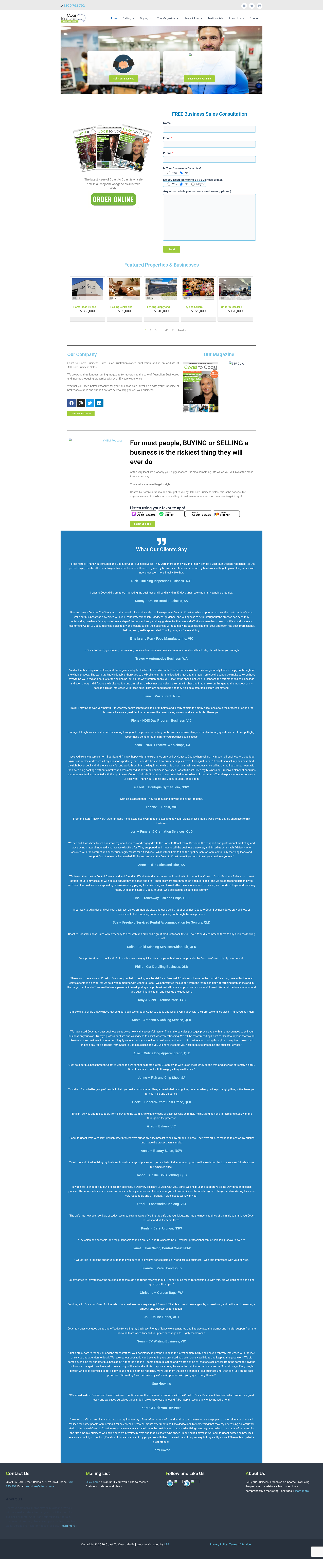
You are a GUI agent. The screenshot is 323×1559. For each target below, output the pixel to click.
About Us (235, 18)
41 (173, 330)
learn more (68, 1525)
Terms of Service (240, 1544)
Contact (254, 18)
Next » (182, 330)
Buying (144, 18)
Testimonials (215, 18)
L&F (166, 1544)
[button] (133, 18)
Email (167, 138)
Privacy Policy (219, 1544)
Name (168, 123)
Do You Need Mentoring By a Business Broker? (193, 179)
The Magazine (166, 18)
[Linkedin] (259, 6)
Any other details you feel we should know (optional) (197, 191)
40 (166, 330)
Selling (127, 18)
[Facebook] (244, 6)
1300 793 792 (74, 6)
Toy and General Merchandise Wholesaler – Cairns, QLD (196, 307)
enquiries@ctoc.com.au (40, 1486)
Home (113, 18)
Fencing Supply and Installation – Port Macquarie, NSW (158, 307)
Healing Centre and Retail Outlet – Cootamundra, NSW (121, 307)
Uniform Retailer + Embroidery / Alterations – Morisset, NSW (234, 307)
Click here (92, 1482)
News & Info (191, 18)
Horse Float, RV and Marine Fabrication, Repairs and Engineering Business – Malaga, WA (87, 307)
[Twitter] (252, 6)
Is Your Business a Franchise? (182, 168)
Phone (168, 153)
